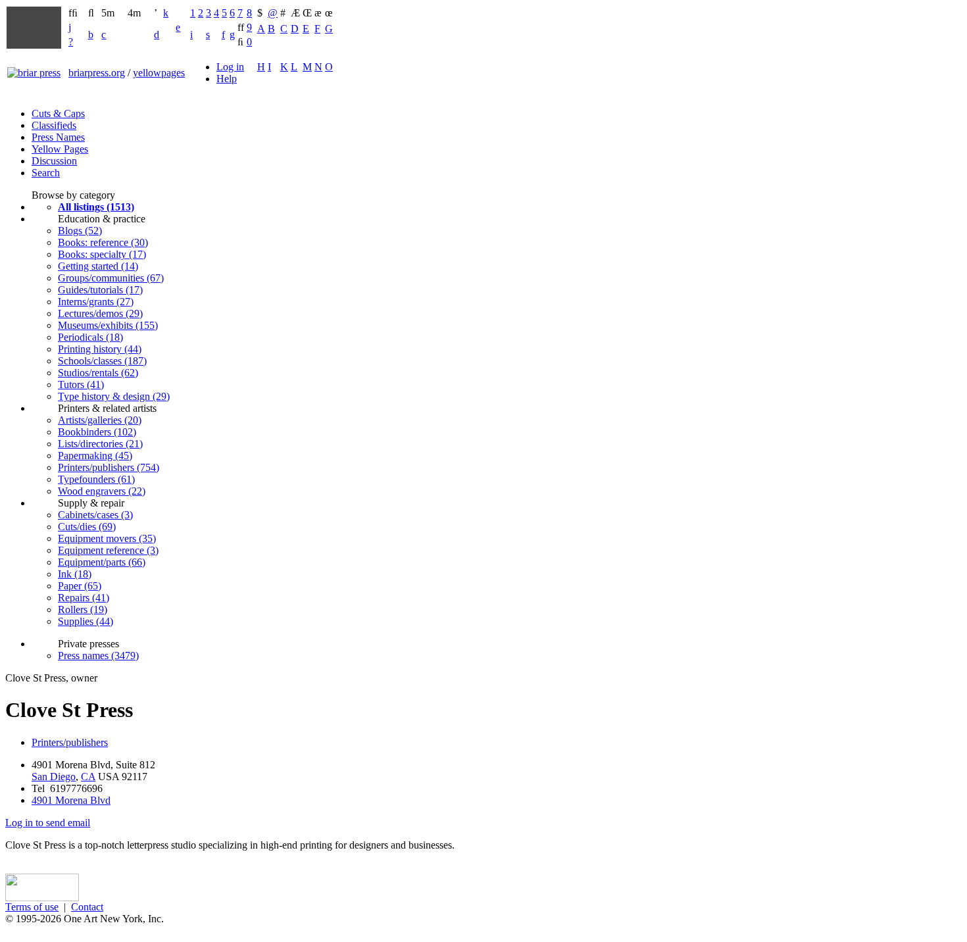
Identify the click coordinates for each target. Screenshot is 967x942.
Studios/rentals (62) (98, 372)
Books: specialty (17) (102, 254)
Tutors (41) (81, 384)
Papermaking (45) (95, 455)
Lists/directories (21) (100, 443)
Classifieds (54, 125)
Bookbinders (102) (97, 431)
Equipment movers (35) (107, 538)
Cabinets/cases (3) (95, 514)
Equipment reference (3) (108, 550)
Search (46, 172)
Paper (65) (79, 585)
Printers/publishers (70, 742)
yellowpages (159, 72)
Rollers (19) (82, 609)
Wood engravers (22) (101, 491)
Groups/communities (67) (111, 278)
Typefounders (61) (96, 479)
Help (226, 78)
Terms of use (32, 906)
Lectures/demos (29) (100, 313)
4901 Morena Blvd (71, 800)
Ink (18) (74, 574)
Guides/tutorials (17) (100, 289)
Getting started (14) (98, 266)
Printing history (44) (99, 349)
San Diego (54, 776)
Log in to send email (47, 822)
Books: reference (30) (103, 242)
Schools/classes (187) (102, 360)
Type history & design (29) (114, 396)
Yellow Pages (60, 149)
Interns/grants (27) (96, 301)
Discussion (54, 160)
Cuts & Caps (58, 113)
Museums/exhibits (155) (108, 325)
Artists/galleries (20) (99, 420)
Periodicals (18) (90, 337)
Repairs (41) (83, 597)
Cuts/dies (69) (87, 526)
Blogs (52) (80, 230)
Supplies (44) (85, 621)
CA (88, 776)
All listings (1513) (96, 206)
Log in (230, 66)
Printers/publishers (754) (108, 467)
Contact (87, 906)
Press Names (58, 137)
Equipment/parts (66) (101, 562)
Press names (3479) (98, 655)
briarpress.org (96, 72)
